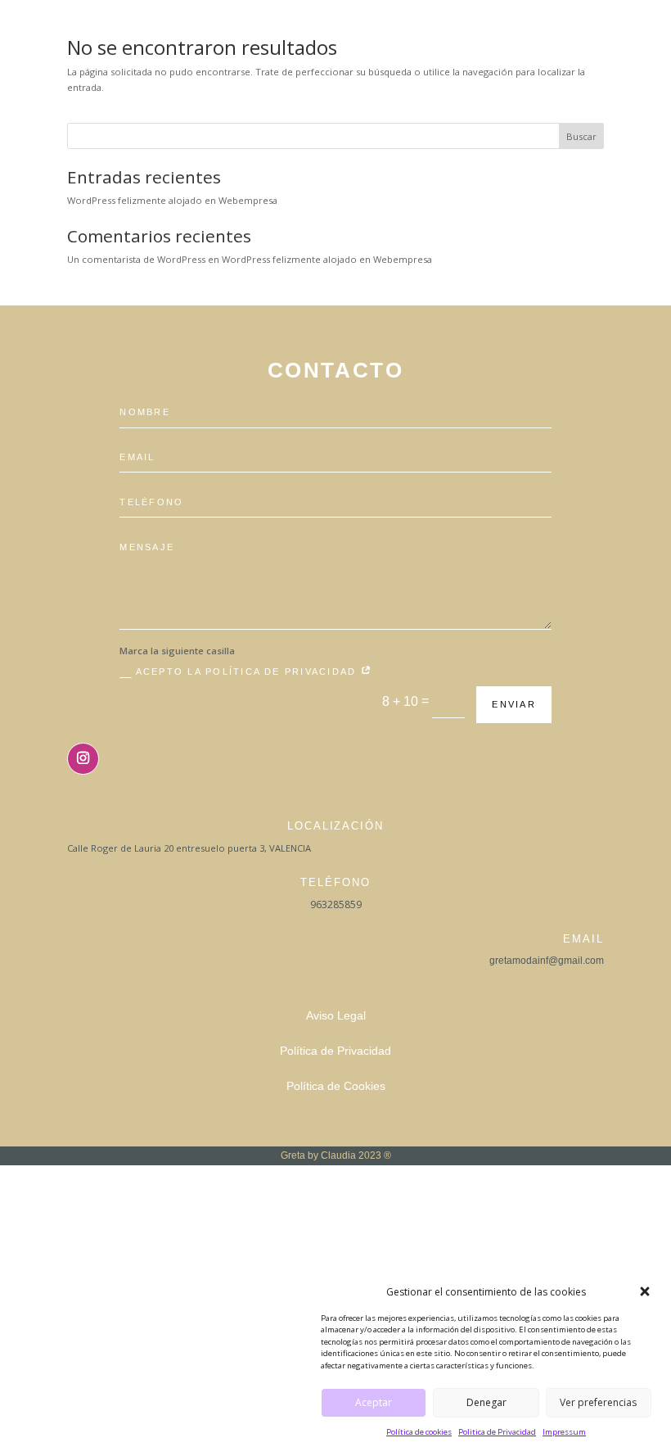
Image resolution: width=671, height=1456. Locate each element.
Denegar (486, 1402)
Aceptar (373, 1402)
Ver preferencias (598, 1402)
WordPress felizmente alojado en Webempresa (172, 200)
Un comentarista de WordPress (136, 259)
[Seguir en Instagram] (83, 759)
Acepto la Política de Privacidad (248, 671)
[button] (644, 1291)
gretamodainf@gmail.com (546, 960)
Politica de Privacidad (497, 1432)
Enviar (513, 704)
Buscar (581, 136)
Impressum (564, 1432)
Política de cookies (419, 1432)
